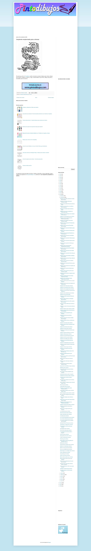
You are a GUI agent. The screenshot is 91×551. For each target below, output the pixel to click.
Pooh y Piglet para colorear (65, 452)
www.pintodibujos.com (31, 174)
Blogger (49, 542)
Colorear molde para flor (27, 165)
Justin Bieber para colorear (65, 386)
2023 (60, 178)
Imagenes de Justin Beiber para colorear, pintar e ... (66, 388)
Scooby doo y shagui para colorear (66, 424)
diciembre (62, 195)
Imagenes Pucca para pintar (65, 294)
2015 (60, 189)
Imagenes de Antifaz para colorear (66, 338)
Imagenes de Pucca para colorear (66, 337)
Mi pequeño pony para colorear (66, 435)
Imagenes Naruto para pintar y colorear (67, 404)
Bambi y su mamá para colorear (66, 446)
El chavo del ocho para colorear (66, 412)
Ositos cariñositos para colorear (66, 414)
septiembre (62, 474)
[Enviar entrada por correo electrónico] (29, 92)
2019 (60, 183)
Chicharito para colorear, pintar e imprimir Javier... (66, 364)
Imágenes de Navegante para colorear (67, 216)
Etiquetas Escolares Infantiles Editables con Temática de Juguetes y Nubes (36, 133)
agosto (61, 476)
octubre (61, 473)
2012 (60, 194)
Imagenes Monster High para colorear (67, 332)
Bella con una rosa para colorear (66, 447)
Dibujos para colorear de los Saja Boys (30, 139)
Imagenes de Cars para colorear (66, 346)
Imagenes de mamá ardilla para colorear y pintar (66, 202)
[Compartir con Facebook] (35, 92)
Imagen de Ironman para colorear (66, 326)
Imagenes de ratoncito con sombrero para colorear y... (66, 207)
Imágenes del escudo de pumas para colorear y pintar (67, 271)
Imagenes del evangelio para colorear (67, 288)
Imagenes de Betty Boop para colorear (67, 342)
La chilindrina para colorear (65, 411)
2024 (60, 177)
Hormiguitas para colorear (65, 428)
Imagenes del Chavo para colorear (66, 285)
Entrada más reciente (20, 97)
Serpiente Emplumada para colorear (26, 94)
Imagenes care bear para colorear (66, 322)
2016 (60, 188)
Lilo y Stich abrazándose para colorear (67, 417)
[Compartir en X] (34, 92)
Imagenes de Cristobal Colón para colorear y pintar (66, 221)
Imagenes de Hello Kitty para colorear (67, 335)
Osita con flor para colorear (65, 455)
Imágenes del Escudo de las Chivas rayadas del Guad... (66, 276)
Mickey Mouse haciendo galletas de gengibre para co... (66, 441)
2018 (60, 185)
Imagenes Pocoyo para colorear (66, 328)
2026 (60, 174)
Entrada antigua (51, 97)
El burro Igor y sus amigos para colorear (67, 450)
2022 (60, 180)
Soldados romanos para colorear (66, 468)
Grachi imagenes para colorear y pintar (67, 392)
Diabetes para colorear (64, 367)
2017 (60, 186)
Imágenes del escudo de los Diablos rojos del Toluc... (66, 261)
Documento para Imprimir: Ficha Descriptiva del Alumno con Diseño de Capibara (37, 113)
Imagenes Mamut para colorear (65, 334)
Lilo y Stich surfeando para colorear (66, 418)
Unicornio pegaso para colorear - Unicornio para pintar (33, 159)
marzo (61, 477)
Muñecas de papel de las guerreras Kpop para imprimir (33, 126)
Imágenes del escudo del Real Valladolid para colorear (65, 246)
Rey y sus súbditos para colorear (66, 449)
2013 (60, 192)
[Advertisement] (45, 25)
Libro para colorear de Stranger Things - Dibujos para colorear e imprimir (36, 152)
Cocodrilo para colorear (64, 415)
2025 (60, 175)
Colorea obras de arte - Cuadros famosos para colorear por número (35, 120)
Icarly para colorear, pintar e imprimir (66, 374)
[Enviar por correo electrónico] (31, 92)
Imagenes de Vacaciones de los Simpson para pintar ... (66, 402)
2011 (60, 482)
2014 (60, 191)
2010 (60, 484)
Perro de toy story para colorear (66, 430)
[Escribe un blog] (32, 92)
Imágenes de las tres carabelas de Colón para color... (66, 212)
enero (61, 480)
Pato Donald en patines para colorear (67, 444)
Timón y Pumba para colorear (65, 437)
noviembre (62, 197)
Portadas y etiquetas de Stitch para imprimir (30, 107)
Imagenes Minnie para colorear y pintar (67, 308)
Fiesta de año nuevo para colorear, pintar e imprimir (66, 464)
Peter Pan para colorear (64, 434)
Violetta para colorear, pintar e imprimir (67, 375)
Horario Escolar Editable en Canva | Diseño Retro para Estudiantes (35, 146)
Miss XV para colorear (64, 384)
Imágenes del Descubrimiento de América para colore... (66, 218)
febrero (61, 479)
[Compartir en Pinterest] (36, 92)
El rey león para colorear (64, 453)
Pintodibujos (27, 76)
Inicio (36, 97)
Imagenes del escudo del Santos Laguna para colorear (66, 279)
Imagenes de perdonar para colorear (66, 287)
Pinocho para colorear (64, 438)
